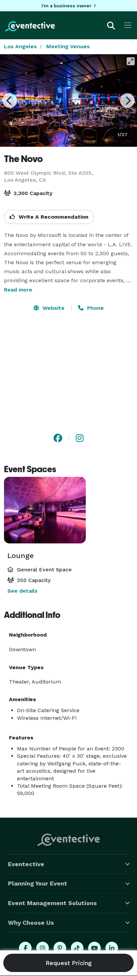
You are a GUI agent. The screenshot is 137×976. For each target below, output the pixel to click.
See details (22, 591)
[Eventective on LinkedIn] (111, 948)
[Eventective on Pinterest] (60, 948)
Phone (94, 308)
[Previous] (9, 100)
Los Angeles (20, 46)
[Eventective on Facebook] (25, 948)
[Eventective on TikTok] (77, 948)
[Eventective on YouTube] (94, 948)
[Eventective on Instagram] (42, 948)
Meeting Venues (68, 46)
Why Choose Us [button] (31, 922)
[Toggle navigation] (127, 25)
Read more (18, 290)
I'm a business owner (66, 5)
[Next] (127, 100)
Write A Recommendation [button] (52, 217)
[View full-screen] (131, 61)
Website (53, 308)
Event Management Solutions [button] (52, 902)
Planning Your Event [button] (37, 883)
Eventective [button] (26, 864)
